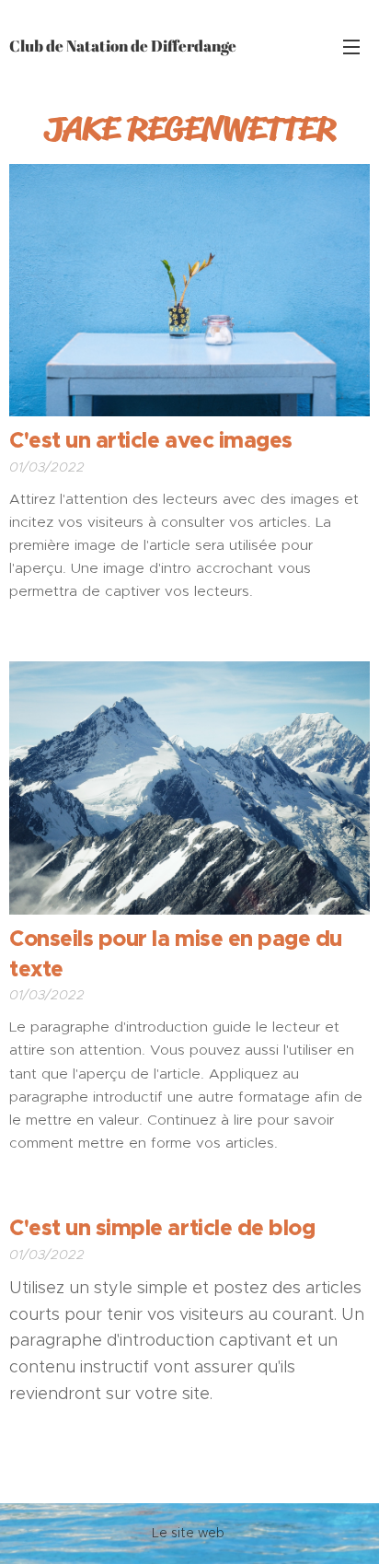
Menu (351, 46)
